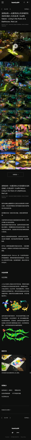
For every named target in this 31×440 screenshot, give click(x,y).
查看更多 (14, 174)
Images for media (6, 409)
